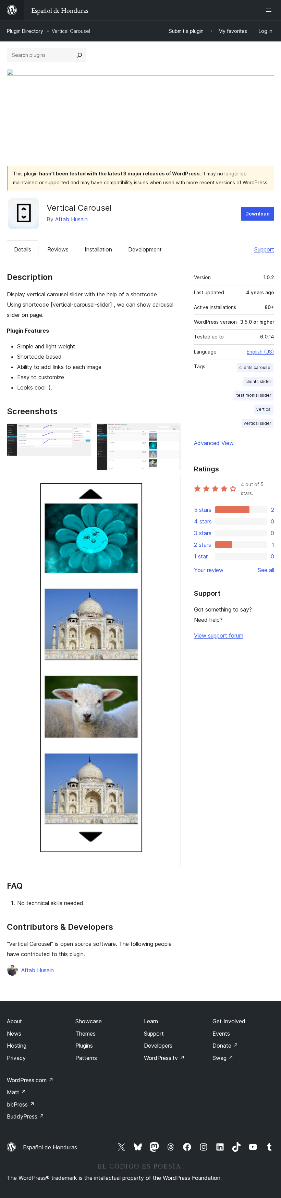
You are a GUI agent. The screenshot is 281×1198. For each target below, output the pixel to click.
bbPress (21, 1104)
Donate (225, 1045)
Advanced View (214, 443)
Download (257, 214)
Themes (85, 1033)
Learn (151, 1021)
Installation (98, 249)
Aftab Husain (71, 219)
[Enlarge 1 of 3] (81, 432)
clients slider (258, 381)
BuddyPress (25, 1116)
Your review (208, 570)
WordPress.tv (164, 1057)
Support (264, 249)
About (14, 1021)
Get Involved (228, 1021)
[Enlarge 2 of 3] (171, 432)
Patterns (86, 1057)
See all (266, 570)
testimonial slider (253, 395)
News (14, 1033)
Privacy (16, 1057)
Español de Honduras (50, 1147)
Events (221, 1033)
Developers (158, 1045)
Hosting (16, 1045)
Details (22, 249)
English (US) (260, 352)
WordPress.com (30, 1080)
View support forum (218, 635)
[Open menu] (270, 10)
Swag (222, 1057)
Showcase (88, 1021)
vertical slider (257, 423)
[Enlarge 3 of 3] (171, 485)
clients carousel (255, 367)
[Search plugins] (79, 55)
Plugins (84, 1045)
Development (145, 249)
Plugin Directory (25, 31)
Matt (16, 1092)
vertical (263, 409)
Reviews (58, 249)
